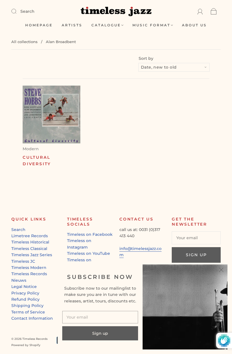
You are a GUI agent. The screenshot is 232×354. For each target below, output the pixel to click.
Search (27, 11)
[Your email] (196, 237)
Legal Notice (24, 286)
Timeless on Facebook (90, 234)
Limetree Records (29, 235)
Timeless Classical (29, 248)
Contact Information (32, 318)
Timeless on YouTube (88, 253)
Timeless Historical (30, 242)
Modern (31, 148)
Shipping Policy (27, 305)
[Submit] (17, 11)
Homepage (39, 25)
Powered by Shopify (25, 345)
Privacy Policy (25, 293)
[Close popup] (221, 270)
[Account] (200, 11)
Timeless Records (29, 273)
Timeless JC (23, 261)
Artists (72, 25)
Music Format (151, 25)
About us (194, 25)
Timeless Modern (28, 267)
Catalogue (106, 25)
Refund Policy (25, 299)
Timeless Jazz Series (31, 254)
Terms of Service (28, 312)
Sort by (146, 58)
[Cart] (214, 11)
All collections (24, 41)
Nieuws (18, 280)
